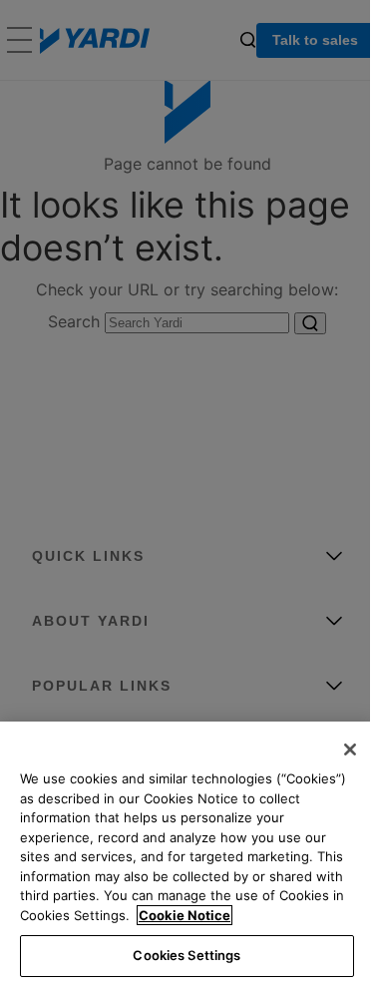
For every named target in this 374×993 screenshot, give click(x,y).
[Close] (350, 749)
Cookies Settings (186, 955)
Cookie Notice (184, 915)
